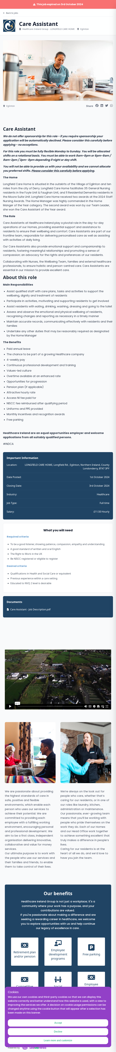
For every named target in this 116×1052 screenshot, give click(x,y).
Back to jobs (12, 13)
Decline (58, 1031)
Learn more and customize (58, 1040)
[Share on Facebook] (96, 105)
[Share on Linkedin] (101, 105)
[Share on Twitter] (106, 105)
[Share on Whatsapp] (111, 105)
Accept (58, 1023)
